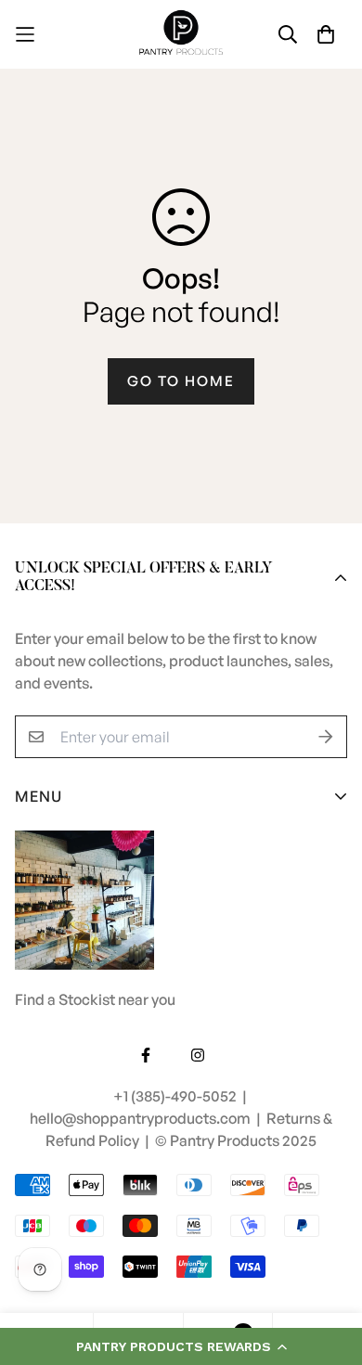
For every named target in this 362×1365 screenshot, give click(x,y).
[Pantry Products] (181, 34)
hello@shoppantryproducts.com (141, 1118)
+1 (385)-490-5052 (176, 1096)
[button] (181, 1346)
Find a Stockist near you (95, 999)
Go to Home (181, 381)
